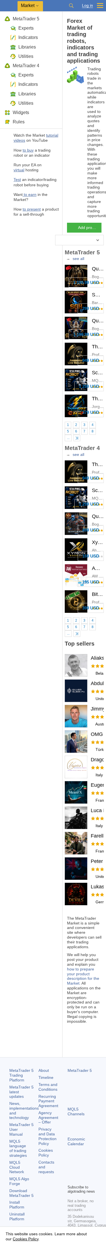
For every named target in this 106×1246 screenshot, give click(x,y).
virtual (19, 170)
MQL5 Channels (76, 1111)
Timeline (45, 1077)
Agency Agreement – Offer (48, 1118)
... (68, 438)
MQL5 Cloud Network (16, 1167)
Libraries (27, 47)
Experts (26, 28)
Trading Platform (21, 1075)
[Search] (71, 5)
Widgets (21, 112)
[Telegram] (80, 1170)
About (43, 1070)
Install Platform (16, 1204)
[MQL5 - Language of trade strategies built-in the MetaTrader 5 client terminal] (8, 5)
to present (32, 209)
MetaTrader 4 (26, 65)
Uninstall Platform (17, 1216)
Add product (89, 227)
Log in (87, 5)
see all (78, 258)
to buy (28, 150)
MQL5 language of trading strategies (18, 1148)
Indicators (28, 37)
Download (21, 1193)
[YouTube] (71, 1179)
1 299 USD (89, 386)
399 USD (90, 607)
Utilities (25, 56)
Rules (19, 121)
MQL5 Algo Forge (19, 1181)
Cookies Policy (45, 1152)
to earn (29, 194)
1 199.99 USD (86, 282)
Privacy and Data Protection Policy (47, 1136)
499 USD (90, 530)
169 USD (90, 556)
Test (17, 179)
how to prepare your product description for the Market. (83, 976)
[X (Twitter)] (89, 1170)
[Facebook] (71, 1170)
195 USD (90, 582)
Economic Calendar (76, 1141)
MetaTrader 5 (26, 18)
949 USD (90, 360)
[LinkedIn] (80, 1179)
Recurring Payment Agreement (48, 1101)
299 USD (90, 308)
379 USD (90, 412)
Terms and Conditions (47, 1087)
